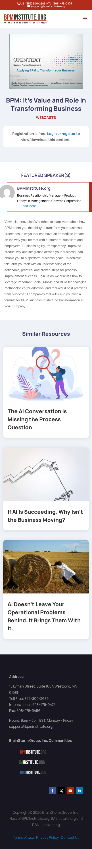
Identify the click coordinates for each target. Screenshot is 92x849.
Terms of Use (23, 837)
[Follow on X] (61, 790)
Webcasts (46, 117)
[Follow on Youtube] (70, 790)
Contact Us (70, 837)
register (68, 133)
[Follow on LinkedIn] (79, 790)
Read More (28, 206)
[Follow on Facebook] (52, 790)
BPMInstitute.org (33, 188)
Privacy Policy (47, 837)
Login (52, 133)
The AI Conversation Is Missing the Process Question (37, 419)
